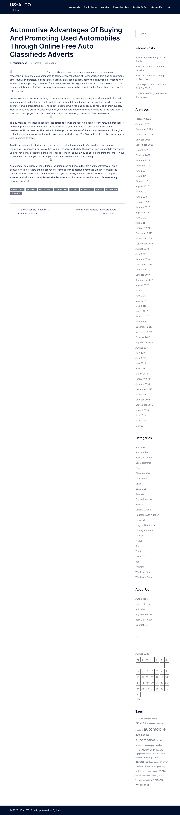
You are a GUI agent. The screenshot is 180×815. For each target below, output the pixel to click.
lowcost (156, 762)
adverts (31, 189)
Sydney (57, 810)
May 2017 (140, 300)
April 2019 (140, 222)
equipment (140, 754)
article (154, 719)
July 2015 (140, 415)
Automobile (74, 7)
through (16, 193)
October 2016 (142, 337)
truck (138, 780)
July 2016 (140, 352)
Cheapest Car (142, 473)
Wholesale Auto (143, 572)
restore (138, 775)
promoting (111, 189)
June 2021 (140, 170)
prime (154, 767)
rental (162, 771)
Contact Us (156, 7)
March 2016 (141, 373)
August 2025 (142, 150)
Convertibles (142, 478)
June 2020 (141, 196)
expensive (150, 754)
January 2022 (142, 160)
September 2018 (144, 243)
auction (159, 723)
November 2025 (144, 134)
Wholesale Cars (143, 577)
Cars (137, 468)
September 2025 (144, 144)
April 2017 (140, 306)
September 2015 (144, 404)
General (139, 504)
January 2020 (142, 207)
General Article (143, 509)
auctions (139, 730)
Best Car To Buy (139, 7)
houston (138, 757)
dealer (158, 745)
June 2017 (140, 295)
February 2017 (142, 316)
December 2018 (143, 233)
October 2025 (142, 139)
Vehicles (139, 566)
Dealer (138, 483)
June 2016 (140, 358)
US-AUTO (20, 4)
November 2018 (143, 238)
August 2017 (142, 285)
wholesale (142, 785)
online (99, 189)
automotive (61, 189)
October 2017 (142, 274)
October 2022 (142, 155)
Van (137, 561)
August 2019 (142, 212)
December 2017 (143, 264)
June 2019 (140, 217)
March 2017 (141, 311)
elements (159, 750)
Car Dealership (90, 7)
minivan (164, 762)
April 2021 (140, 176)
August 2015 (142, 410)
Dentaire (139, 494)
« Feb (138, 699)
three (160, 775)
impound (153, 757)
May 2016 (140, 363)
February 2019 (143, 228)
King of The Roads (145, 525)
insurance (142, 761)
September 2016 (144, 342)
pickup (147, 766)
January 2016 (142, 384)
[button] (169, 7)
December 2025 (144, 129)
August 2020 (142, 186)
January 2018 (142, 259)
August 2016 (142, 347)
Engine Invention (121, 7)
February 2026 (143, 118)
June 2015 (140, 420)
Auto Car (105, 7)
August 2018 (142, 248)
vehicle (146, 780)
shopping (154, 775)
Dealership (141, 488)
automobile (155, 729)
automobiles (45, 189)
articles (140, 723)
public (138, 771)
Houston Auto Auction (147, 514)
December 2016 (143, 326)
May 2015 (140, 425)
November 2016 (143, 332)
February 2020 (143, 202)
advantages (17, 189)
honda (163, 754)
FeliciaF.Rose (20, 63)
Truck (138, 551)
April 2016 (140, 368)
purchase (147, 771)
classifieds (86, 189)
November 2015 (143, 394)
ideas (145, 757)
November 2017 (143, 269)
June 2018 (140, 254)
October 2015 (142, 399)
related (155, 771)
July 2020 (140, 191)
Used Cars (50, 63)
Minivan (139, 535)
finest (157, 753)
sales (148, 775)
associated (151, 723)
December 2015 (143, 389)
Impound (140, 520)
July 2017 (140, 290)
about (137, 719)
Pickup (139, 540)
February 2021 (143, 181)
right (143, 775)
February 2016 (143, 378)
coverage (149, 745)
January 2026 (142, 124)
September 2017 (144, 280)
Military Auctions (144, 530)
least (151, 762)
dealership (148, 749)
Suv (137, 546)
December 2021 (143, 165)
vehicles (157, 780)
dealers (138, 750)
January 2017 (142, 321)
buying (74, 189)
